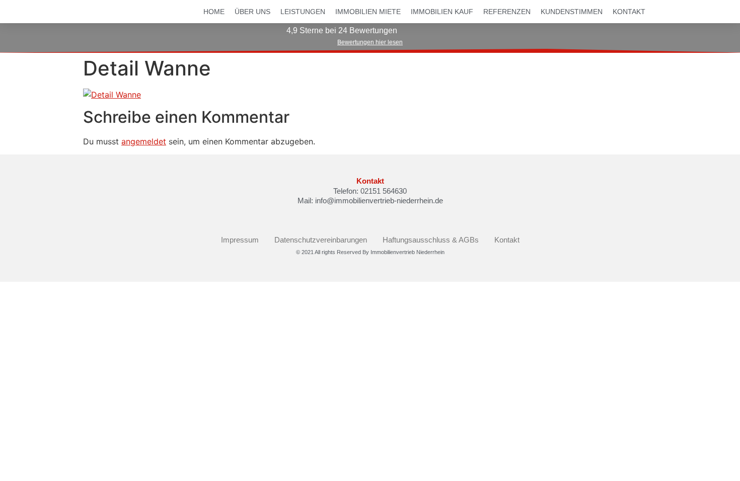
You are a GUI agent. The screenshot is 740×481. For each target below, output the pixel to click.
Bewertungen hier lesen (370, 42)
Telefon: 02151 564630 (370, 191)
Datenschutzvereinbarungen (320, 239)
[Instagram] (378, 216)
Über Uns (252, 12)
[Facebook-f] (361, 216)
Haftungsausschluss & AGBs (431, 239)
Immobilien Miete (368, 12)
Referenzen (507, 12)
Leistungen (302, 12)
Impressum (240, 239)
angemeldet (143, 141)
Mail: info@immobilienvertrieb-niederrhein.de (370, 200)
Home (214, 12)
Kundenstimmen (572, 12)
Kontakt (629, 12)
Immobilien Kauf (442, 12)
